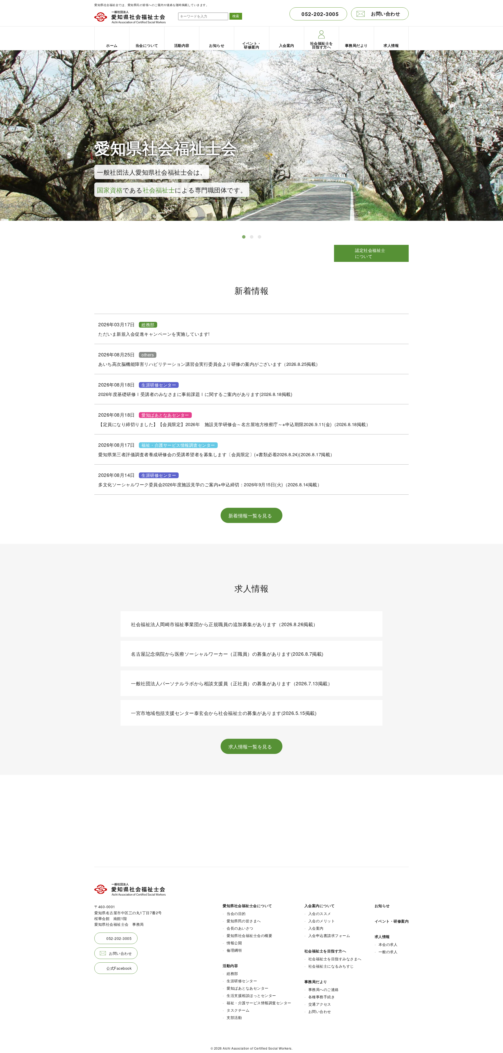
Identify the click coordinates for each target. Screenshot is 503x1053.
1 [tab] (243, 237)
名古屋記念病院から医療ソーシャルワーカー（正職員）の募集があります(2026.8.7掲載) (227, 653)
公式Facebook (119, 968)
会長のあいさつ (240, 928)
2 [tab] (251, 237)
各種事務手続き (321, 996)
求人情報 (382, 936)
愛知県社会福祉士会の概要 (249, 935)
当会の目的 (236, 913)
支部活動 (234, 1017)
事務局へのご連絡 (323, 989)
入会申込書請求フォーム (329, 935)
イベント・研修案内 (392, 921)
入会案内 (316, 928)
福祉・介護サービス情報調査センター (178, 445)
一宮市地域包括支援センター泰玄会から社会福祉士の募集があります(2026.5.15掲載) (223, 712)
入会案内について (319, 905)
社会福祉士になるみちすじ (331, 966)
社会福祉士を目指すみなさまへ (335, 958)
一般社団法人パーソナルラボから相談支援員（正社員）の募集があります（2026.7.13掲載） (231, 683)
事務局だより (315, 981)
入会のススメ (319, 913)
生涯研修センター (158, 385)
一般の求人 (388, 951)
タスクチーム (238, 1010)
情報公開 (234, 942)
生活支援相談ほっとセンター (251, 995)
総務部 (148, 325)
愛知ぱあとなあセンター (165, 415)
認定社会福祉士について (370, 253)
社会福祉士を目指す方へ (325, 950)
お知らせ (382, 905)
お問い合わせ (385, 13)
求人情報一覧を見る (250, 746)
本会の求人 (388, 944)
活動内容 (230, 965)
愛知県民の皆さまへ (244, 920)
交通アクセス (319, 1004)
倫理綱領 (234, 950)
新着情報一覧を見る (250, 515)
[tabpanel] (251, 139)
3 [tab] (259, 237)
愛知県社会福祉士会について (247, 905)
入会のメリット (321, 920)
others (147, 355)
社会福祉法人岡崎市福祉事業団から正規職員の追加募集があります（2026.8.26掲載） (224, 624)
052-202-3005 (320, 14)
